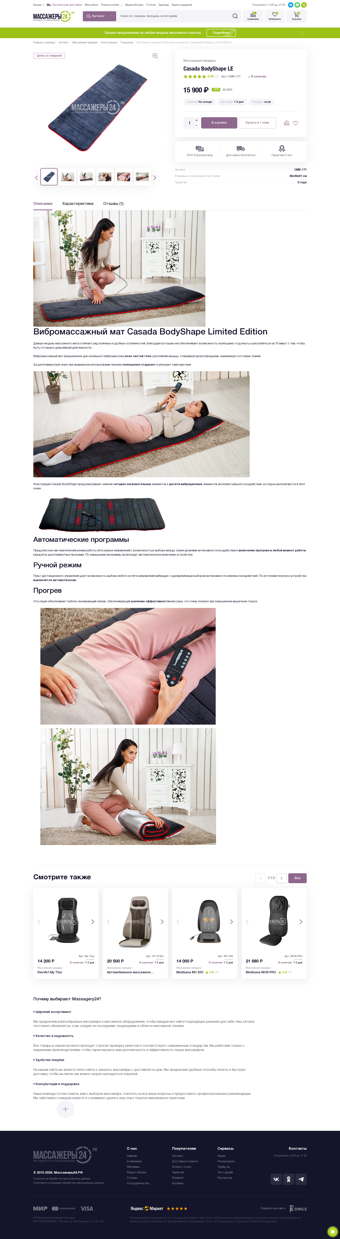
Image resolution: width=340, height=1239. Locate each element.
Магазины (133, 1167)
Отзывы (132, 1178)
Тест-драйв (225, 1172)
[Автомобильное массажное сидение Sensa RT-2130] (135, 921)
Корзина (177, 1183)
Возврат (178, 1178)
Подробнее (221, 33)
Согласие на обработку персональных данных (61, 1179)
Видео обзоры (136, 1172)
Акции (221, 1156)
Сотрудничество (138, 1183)
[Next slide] (281, 878)
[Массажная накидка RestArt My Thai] (65, 921)
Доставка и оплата (185, 1161)
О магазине (134, 1161)
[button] (36, 177)
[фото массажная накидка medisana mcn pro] (274, 921)
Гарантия (178, 1172)
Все (298, 878)
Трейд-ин (223, 1167)
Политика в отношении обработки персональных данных (68, 1183)
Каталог (177, 1156)
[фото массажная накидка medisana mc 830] (204, 921)
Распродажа (226, 1161)
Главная (132, 1156)
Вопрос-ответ (182, 1167)
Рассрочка (224, 1178)
